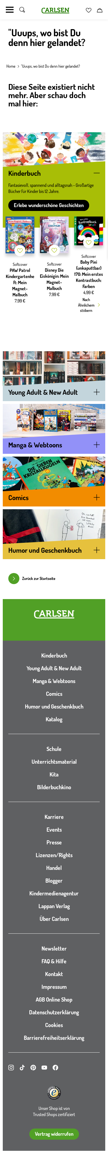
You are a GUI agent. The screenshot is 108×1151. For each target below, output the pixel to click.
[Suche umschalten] (22, 9)
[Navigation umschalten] (10, 10)
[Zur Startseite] (54, 614)
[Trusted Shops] (54, 1093)
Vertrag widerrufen (54, 1134)
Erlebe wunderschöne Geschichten (49, 205)
